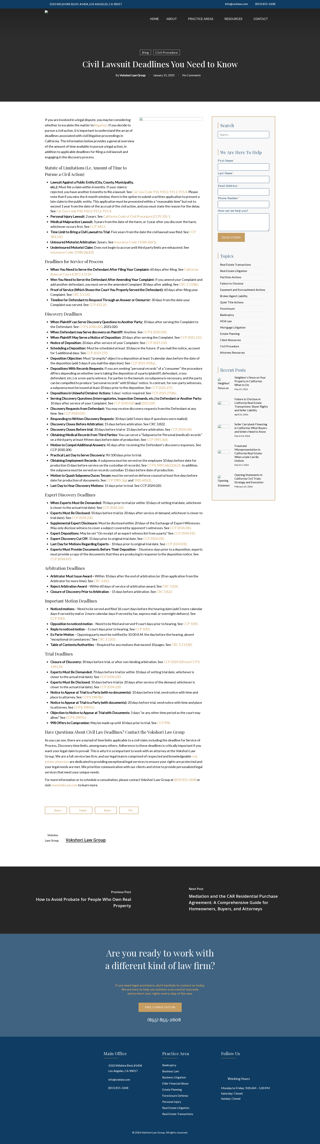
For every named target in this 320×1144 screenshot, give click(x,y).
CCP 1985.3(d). (157, 439)
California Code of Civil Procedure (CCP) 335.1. (137, 216)
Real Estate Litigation (233, 271)
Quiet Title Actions (232, 302)
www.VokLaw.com (64, 785)
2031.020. (148, 403)
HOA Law (226, 321)
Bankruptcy (227, 314)
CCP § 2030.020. (155, 332)
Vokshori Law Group (133, 75)
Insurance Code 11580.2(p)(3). (72, 252)
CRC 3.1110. (81, 294)
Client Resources (230, 340)
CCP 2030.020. (75, 413)
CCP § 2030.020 (90, 327)
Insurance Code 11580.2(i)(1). (135, 242)
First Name (226, 160)
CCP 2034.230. (82, 518)
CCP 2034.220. (113, 507)
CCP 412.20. (98, 305)
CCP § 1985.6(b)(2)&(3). (164, 465)
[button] (160, 1007)
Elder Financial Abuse (175, 1083)
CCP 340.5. (97, 226)
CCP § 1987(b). (93, 697)
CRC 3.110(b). (189, 284)
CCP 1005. (58, 618)
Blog (145, 52)
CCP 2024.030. (154, 539)
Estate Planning (230, 333)
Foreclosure (227, 308)
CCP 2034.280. (180, 528)
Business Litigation (174, 1077)
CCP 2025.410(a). (143, 363)
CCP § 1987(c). (84, 707)
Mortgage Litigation (233, 327)
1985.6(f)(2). (142, 480)
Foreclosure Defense (175, 1095)
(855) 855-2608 (185, 780)
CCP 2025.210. (191, 337)
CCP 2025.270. (97, 353)
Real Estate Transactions (235, 264)
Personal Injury (171, 1101)
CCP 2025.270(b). (164, 393)
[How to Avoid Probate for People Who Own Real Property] (80, 899)
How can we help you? (233, 210)
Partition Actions (230, 277)
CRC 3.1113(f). (182, 645)
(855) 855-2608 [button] (164, 1019)
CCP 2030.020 (124, 403)
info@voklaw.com (119, 1079)
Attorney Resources (232, 352)
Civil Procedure (166, 52)
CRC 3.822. (164, 592)
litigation (100, 125)
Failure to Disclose (231, 283)
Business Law (170, 1071)
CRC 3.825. (101, 581)
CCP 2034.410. (185, 533)
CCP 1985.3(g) (116, 480)
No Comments (191, 75)
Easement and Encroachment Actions (242, 289)
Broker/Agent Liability (234, 296)
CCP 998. (164, 723)
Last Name (226, 173)
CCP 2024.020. (181, 429)
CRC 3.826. (170, 586)
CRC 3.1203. (106, 639)
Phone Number (229, 198)
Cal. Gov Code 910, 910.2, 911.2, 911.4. (160, 192)
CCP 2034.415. (61, 559)
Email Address (228, 185)
